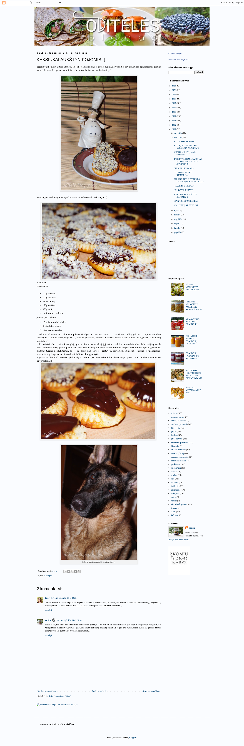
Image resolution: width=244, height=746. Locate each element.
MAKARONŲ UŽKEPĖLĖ (186, 200)
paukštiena (175, 464)
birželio (177, 227)
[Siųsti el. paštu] (65, 571)
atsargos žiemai (177, 416)
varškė (174, 500)
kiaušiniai (175, 445)
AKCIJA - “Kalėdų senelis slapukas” (185, 153)
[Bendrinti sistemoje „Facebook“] (75, 571)
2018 (174, 98)
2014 (174, 116)
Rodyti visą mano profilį (178, 539)
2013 (174, 120)
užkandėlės (175, 489)
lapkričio (178, 137)
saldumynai (48, 575)
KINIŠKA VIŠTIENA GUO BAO (193, 390)
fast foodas (175, 427)
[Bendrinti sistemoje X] (72, 571)
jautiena (174, 435)
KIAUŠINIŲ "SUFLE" (184, 185)
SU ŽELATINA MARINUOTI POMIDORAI (193, 321)
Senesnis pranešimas (151, 691)
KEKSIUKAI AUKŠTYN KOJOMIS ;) (185, 195)
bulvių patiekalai (178, 420)
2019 (174, 94)
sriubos (174, 475)
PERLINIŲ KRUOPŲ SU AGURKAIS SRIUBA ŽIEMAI (194, 305)
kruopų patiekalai (178, 449)
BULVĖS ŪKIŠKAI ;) (183, 168)
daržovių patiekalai (179, 424)
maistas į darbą (177, 453)
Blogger (132, 737)
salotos (174, 471)
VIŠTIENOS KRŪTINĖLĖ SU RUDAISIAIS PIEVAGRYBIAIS (194, 374)
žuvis (173, 511)
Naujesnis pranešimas (47, 691)
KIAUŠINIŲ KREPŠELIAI (186, 205)
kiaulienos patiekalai (179, 442)
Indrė (47, 597)
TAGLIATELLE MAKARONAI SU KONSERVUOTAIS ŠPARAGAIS (188, 161)
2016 (174, 107)
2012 (174, 124)
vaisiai (173, 496)
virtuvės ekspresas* (179, 504)
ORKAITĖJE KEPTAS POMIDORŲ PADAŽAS (191, 339)
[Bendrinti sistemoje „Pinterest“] (79, 571)
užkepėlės (175, 493)
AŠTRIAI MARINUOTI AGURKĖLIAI (192, 287)
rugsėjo (177, 214)
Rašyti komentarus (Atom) (60, 696)
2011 (174, 129)
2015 (174, 111)
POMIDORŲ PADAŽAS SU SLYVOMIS (192, 356)
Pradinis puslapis (99, 691)
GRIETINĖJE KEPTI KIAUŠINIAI (183, 173)
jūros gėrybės (177, 438)
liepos (177, 223)
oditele (48, 620)
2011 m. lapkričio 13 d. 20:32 (63, 597)
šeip (173, 478)
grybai (173, 431)
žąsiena (174, 507)
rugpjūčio (178, 219)
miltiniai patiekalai (178, 460)
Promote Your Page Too (178, 59)
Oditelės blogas (175, 53)
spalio (177, 210)
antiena (174, 413)
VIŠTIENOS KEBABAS (184, 141)
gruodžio (178, 132)
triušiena (174, 482)
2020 (174, 89)
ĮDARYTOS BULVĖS (183, 189)
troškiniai (175, 485)
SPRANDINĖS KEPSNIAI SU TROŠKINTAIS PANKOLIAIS (189, 180)
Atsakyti (48, 609)
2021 (174, 85)
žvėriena (174, 515)
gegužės (177, 232)
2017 (174, 102)
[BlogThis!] (68, 571)
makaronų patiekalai (179, 456)
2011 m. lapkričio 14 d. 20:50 (68, 620)
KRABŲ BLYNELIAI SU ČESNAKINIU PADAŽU (186, 146)
